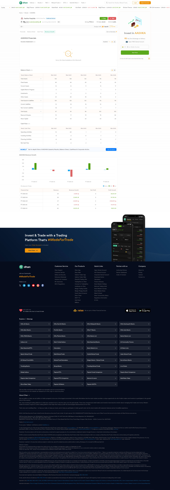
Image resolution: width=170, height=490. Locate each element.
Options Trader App (80, 274)
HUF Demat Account (100, 272)
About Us (141, 270)
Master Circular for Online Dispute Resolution (139, 483)
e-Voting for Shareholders (113, 480)
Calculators (97, 279)
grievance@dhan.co (72, 427)
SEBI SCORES (37, 437)
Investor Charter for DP (75, 480)
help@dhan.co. (45, 425)
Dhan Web (78, 272)
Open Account (145, 2)
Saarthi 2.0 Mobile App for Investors (119, 483)
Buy (104, 18)
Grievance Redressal (60, 277)
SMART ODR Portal (46, 437)
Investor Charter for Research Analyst (90, 480)
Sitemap (30, 319)
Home (21, 13)
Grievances (53, 483)
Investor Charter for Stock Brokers (61, 480)
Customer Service (60, 272)
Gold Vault (78, 300)
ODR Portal (50, 480)
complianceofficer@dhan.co (84, 429)
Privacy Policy (47, 483)
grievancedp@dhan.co (95, 427)
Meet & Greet (98, 293)
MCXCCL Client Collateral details (142, 480)
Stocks (26, 13)
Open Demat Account (100, 270)
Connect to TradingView (81, 284)
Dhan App (77, 270)
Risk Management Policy (70, 483)
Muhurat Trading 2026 (100, 286)
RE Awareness (59, 281)
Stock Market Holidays (100, 284)
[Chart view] (114, 42)
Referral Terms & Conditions (103, 483)
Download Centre (99, 277)
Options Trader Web (80, 277)
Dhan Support (58, 270)
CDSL (40, 480)
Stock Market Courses (100, 288)
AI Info (96, 300)
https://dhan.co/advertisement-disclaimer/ (68, 472)
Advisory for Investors (61, 279)
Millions (77, 302)
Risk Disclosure (80, 483)
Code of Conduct (121, 274)
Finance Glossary (99, 281)
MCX (86, 475)
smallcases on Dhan (80, 286)
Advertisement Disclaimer (91, 483)
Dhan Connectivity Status (101, 295)
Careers (140, 274)
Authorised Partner (121, 270)
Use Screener (111, 149)
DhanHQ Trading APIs (81, 279)
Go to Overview (111, 31)
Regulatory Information (100, 298)
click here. (116, 429)
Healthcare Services (50, 18)
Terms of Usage (33, 483)
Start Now (135, 52)
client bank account (28, 422)
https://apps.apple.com (115, 439)
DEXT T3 (77, 298)
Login (135, 2)
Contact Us (141, 277)
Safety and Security (60, 274)
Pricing (140, 272)
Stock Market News (99, 291)
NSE (84, 475)
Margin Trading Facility (81, 288)
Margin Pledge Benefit (81, 291)
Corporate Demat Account (101, 274)
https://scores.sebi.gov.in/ (33, 439)
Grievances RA (60, 483)
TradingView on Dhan (81, 281)
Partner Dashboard (121, 272)
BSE (81, 475)
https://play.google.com (89, 439)
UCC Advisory (103, 480)
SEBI (28, 480)
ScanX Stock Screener (81, 293)
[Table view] (112, 42)
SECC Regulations (60, 284)
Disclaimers (40, 483)
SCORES (44, 480)
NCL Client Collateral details (126, 480)
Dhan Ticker (78, 295)
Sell (113, 18)
